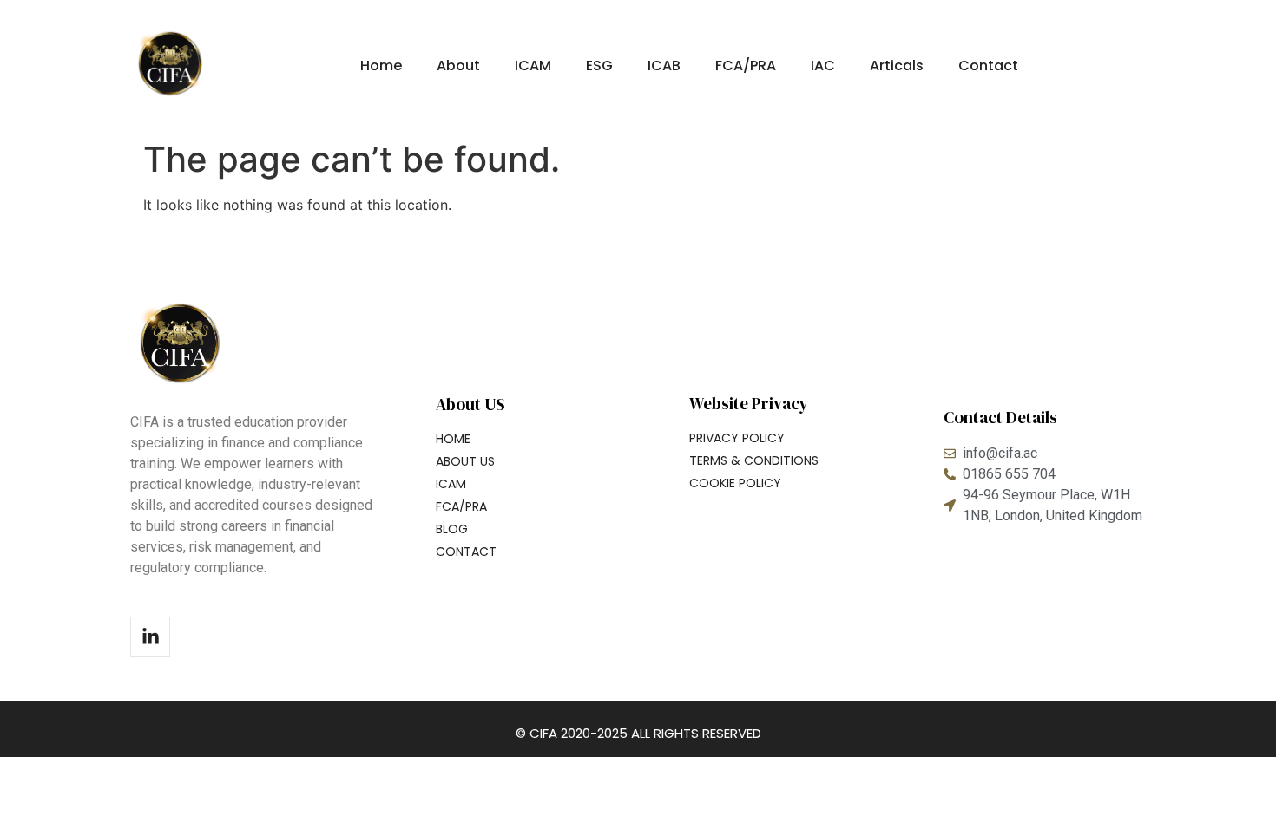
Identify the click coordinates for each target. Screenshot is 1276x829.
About (458, 65)
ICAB (664, 65)
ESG (599, 65)
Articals (897, 65)
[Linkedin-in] (150, 636)
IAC (823, 65)
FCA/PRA (745, 65)
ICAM (533, 65)
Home (381, 65)
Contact (988, 65)
